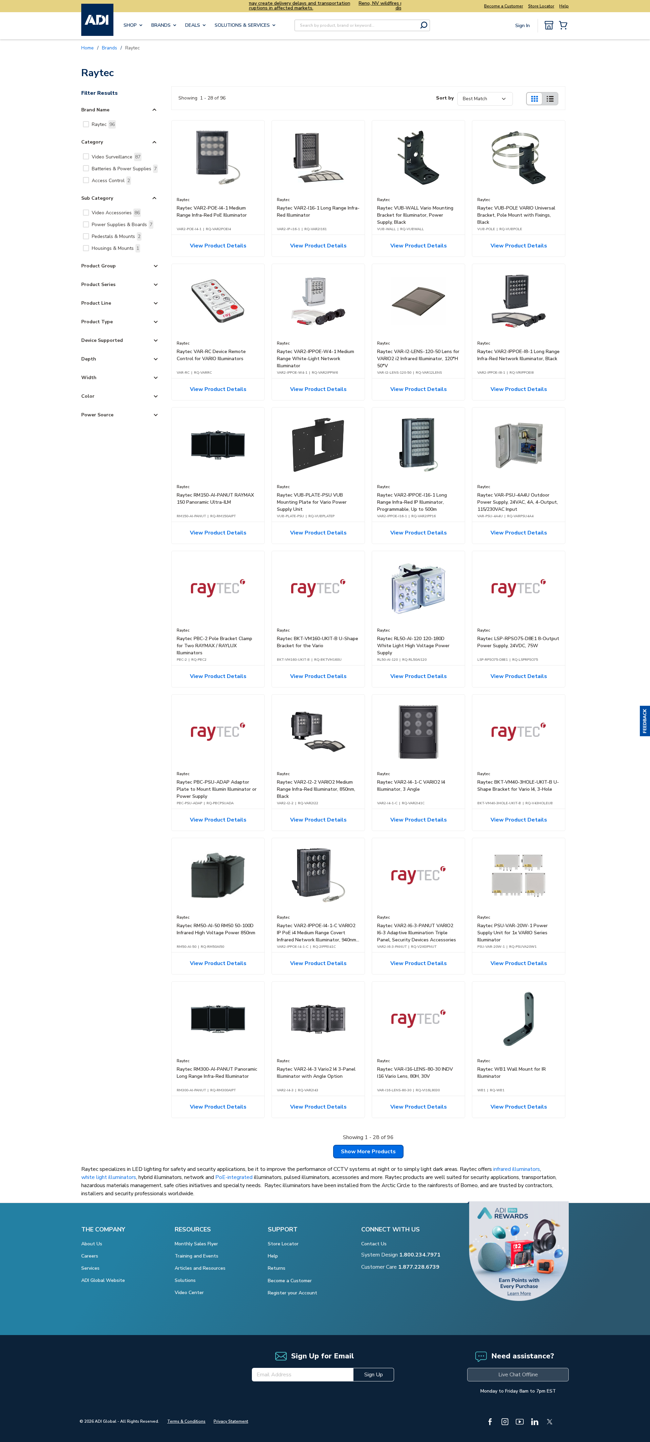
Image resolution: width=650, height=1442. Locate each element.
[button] (645, 721)
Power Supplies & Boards (122, 224)
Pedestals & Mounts (116, 236)
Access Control (111, 180)
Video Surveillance (116, 157)
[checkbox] (86, 124)
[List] (550, 98)
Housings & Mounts (115, 248)
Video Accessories (116, 213)
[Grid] (534, 98)
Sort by (445, 98)
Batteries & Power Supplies (124, 169)
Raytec (103, 124)
